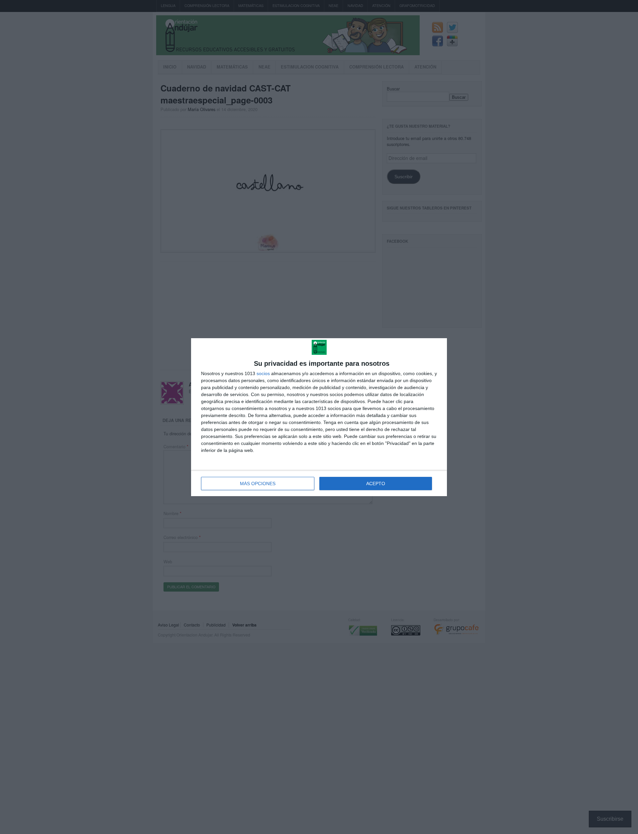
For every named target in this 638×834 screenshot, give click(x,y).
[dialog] (319, 417)
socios (263, 373)
